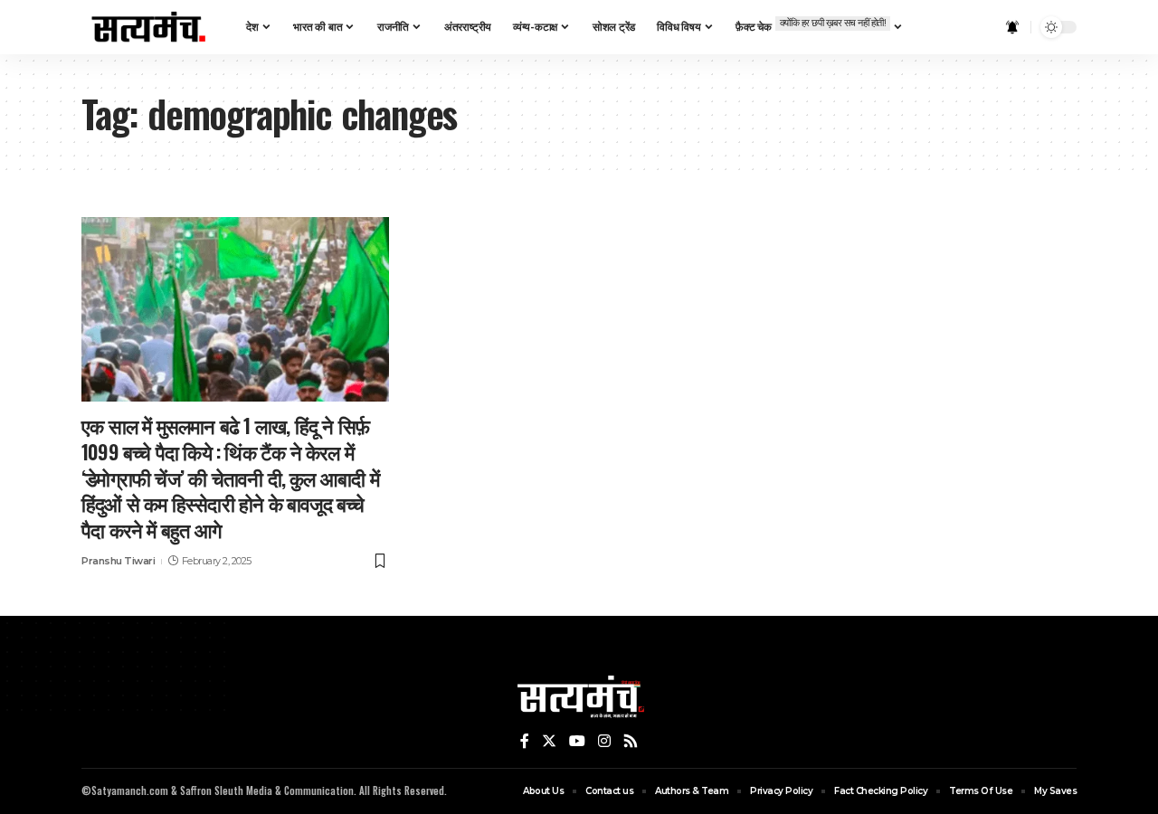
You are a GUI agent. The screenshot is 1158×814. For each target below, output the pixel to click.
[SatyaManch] (149, 27)
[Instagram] (604, 741)
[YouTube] (577, 741)
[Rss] (630, 741)
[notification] (1012, 27)
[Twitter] (549, 741)
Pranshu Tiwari (118, 560)
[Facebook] (525, 741)
